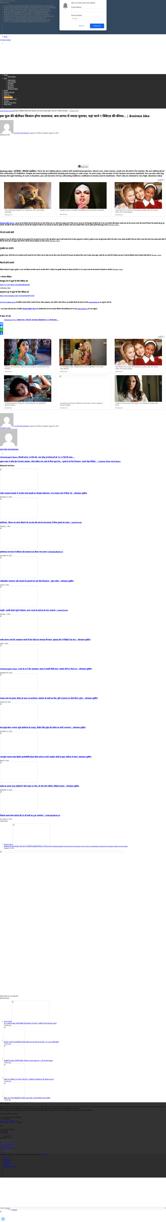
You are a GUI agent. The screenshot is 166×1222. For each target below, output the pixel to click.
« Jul (1, 1153)
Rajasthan (11, 83)
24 (1, 1148)
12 (5, 1144)
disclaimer (7, 1163)
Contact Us (7, 1161)
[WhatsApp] (83, 330)
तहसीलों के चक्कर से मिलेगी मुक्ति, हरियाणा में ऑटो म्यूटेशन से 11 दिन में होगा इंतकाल (27, 9)
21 (9, 1146)
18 (3, 1146)
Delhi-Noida (11, 80)
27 (7, 1148)
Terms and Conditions (10, 1166)
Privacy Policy (8, 1159)
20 (7, 1146)
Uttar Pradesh (12, 82)
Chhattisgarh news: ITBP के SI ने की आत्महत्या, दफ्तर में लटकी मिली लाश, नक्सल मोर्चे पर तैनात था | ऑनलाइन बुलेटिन (46, 669)
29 (10, 1148)
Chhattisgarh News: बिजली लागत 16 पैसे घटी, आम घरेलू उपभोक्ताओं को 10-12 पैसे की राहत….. (31, 320)
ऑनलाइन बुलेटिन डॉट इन (30, 309)
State (5, 78)
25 (3, 1148)
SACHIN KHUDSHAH (21, 133)
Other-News (7, 104)
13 (7, 1144)
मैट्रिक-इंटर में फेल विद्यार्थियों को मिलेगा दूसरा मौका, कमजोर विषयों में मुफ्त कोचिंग (26, 13)
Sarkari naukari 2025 (10, 99)
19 (5, 1146)
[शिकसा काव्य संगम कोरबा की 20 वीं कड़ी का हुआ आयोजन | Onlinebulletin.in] (18, 811)
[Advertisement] (83, 59)
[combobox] (74, 18)
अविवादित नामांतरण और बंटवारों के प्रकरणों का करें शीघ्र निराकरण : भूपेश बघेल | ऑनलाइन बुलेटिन (37, 581)
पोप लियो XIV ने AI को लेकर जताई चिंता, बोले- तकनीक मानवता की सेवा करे (25, 18)
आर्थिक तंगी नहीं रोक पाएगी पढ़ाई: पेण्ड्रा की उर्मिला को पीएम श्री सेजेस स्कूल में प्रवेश (27, 19)
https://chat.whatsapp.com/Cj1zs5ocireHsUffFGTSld (17, 296)
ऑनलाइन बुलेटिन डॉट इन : (7, 223)
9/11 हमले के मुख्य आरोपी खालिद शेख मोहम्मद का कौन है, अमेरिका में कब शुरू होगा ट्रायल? (28, 6)
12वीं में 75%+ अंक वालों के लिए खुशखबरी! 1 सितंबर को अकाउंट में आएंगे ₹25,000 (26, 21)
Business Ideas (8, 97)
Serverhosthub (45, 1154)
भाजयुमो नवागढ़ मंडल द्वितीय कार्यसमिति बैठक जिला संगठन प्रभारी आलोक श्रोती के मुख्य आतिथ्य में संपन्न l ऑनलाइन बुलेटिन (45, 757)
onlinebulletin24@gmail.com (9, 1120)
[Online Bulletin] (5, 40)
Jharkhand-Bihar (13, 89)
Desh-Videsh (12, 76)
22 (10, 1146)
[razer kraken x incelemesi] (83, 1211)
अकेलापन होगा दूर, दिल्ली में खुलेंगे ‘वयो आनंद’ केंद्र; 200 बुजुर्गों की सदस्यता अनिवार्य (27, 14)
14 (9, 1144)
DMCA (6, 1165)
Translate (14, 1210)
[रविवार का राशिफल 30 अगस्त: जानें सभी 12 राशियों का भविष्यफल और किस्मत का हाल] (14, 1077)
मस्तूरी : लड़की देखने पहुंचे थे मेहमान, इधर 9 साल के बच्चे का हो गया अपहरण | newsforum (34, 610)
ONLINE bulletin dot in (8, 302)
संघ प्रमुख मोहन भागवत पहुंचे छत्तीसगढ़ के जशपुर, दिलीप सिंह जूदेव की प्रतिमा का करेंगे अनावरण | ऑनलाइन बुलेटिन (43, 727)
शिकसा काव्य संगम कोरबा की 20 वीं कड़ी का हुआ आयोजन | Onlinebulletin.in (30, 815)
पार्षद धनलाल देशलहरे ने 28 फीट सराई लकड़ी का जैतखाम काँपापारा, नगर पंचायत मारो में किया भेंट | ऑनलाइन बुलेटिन (43, 493)
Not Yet (81, 26)
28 (9, 1148)
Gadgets (6, 101)
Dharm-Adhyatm (9, 92)
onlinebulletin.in (94, 302)
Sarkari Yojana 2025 (10, 102)
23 (12, 1146)
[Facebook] (83, 323)
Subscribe (97, 26)
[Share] (83, 333)
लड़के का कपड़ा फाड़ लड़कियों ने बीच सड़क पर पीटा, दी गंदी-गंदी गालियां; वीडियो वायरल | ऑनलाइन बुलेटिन (39, 786)
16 (12, 1144)
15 (10, 1144)
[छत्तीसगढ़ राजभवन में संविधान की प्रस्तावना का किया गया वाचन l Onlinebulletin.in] (18, 548)
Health (6, 90)
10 (1, 1144)
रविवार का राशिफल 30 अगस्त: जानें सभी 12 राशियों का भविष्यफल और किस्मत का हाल (27, 11)
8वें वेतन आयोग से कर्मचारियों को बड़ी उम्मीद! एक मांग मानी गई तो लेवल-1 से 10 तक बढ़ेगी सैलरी (30, 7)
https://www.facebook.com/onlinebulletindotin (15, 285)
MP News (11, 87)
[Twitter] (83, 326)
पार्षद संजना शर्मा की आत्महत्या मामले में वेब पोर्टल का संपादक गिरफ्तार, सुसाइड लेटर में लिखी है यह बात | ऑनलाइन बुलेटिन (45, 639)
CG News (11, 85)
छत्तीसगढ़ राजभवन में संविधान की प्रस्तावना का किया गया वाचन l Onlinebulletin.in (31, 552)
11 (3, 1144)
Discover (6, 94)
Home (6, 75)
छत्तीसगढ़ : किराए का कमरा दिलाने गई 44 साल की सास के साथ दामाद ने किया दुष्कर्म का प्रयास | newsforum (41, 522)
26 (5, 1148)
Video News (7, 96)
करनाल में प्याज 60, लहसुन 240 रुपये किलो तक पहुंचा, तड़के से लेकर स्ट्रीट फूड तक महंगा (29, 16)
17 (1, 1146)
